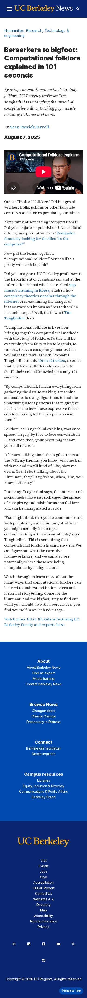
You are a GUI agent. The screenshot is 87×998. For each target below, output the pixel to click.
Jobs (43, 871)
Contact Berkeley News (44, 684)
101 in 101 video (51, 360)
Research (34, 30)
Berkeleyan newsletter (43, 748)
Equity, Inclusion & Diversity (43, 786)
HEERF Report (43, 888)
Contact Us (43, 893)
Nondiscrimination (43, 921)
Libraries (43, 780)
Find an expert (43, 673)
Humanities (14, 30)
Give (43, 877)
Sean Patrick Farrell (29, 127)
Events (44, 866)
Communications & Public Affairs (43, 791)
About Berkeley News (43, 667)
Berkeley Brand (43, 797)
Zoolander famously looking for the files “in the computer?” (39, 238)
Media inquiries (43, 754)
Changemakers (43, 711)
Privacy (43, 927)
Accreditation (43, 882)
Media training (43, 678)
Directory (43, 905)
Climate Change (44, 716)
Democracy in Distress (43, 722)
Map (43, 910)
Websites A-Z (43, 899)
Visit (43, 860)
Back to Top (72, 990)
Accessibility (43, 916)
